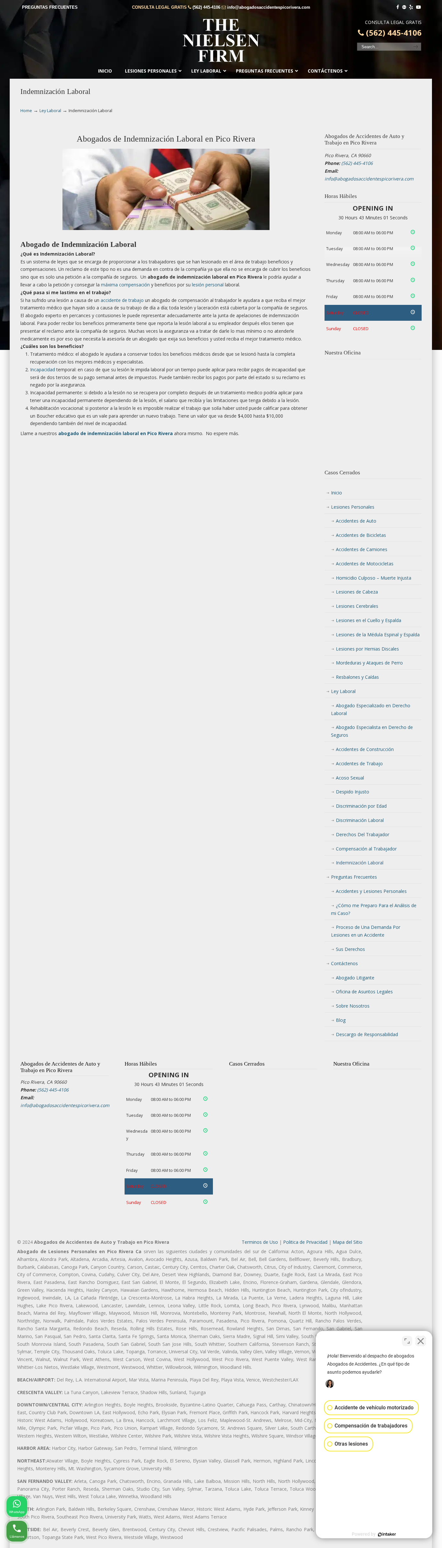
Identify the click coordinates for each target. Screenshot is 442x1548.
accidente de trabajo (122, 300)
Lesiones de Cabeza (357, 592)
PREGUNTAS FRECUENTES (50, 7)
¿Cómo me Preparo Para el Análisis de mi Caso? (373, 909)
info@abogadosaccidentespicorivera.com (268, 7)
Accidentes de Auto (356, 521)
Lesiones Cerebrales (357, 606)
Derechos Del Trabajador (362, 834)
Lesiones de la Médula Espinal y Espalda (378, 634)
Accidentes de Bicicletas (361, 535)
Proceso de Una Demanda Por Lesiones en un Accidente (365, 931)
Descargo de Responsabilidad (367, 1034)
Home (26, 110)
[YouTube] (418, 7)
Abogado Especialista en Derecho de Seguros (372, 731)
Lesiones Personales (352, 507)
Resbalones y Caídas (357, 677)
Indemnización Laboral (359, 863)
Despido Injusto (352, 792)
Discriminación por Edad (361, 806)
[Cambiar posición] (407, 1341)
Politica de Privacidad (305, 1242)
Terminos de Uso (260, 1242)
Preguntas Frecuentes (354, 877)
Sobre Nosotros (353, 1006)
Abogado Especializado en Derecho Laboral (370, 709)
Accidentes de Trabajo (359, 763)
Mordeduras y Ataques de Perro (369, 663)
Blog (341, 1020)
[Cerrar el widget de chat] (420, 1341)
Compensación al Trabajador (366, 849)
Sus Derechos (350, 949)
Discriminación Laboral (360, 820)
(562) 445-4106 (206, 7)
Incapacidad (42, 369)
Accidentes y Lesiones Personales (371, 891)
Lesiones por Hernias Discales (367, 649)
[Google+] (404, 7)
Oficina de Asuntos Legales (364, 991)
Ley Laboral (50, 110)
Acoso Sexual (350, 778)
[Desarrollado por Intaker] (387, 1534)
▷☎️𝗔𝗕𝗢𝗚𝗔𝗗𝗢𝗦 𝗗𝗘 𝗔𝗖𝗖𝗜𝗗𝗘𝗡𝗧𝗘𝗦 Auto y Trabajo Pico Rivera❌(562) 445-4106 (221, 40)
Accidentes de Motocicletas (364, 563)
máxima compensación (125, 285)
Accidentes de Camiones (361, 549)
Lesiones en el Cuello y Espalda (368, 620)
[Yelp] (411, 7)
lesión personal (208, 285)
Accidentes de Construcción (365, 749)
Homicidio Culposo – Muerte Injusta (373, 578)
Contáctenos (344, 963)
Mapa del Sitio (347, 1242)
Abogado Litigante (355, 978)
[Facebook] (397, 7)
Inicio (336, 493)
